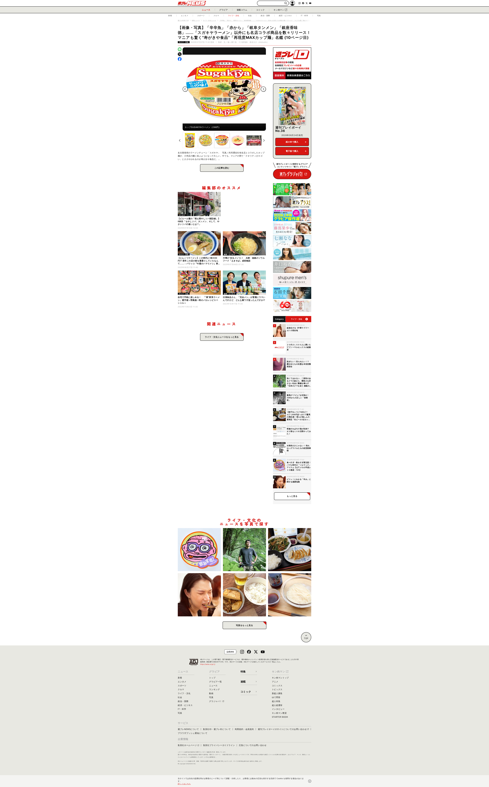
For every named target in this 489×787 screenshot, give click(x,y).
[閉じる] (309, 781)
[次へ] (263, 89)
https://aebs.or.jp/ (207, 664)
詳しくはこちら (184, 784)
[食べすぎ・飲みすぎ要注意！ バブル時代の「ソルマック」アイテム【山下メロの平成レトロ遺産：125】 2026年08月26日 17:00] (199, 549)
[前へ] (185, 89)
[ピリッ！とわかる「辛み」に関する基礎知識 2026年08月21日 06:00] (199, 594)
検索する (285, 3)
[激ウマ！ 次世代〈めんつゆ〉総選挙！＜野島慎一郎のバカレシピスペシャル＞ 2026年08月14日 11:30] (289, 594)
